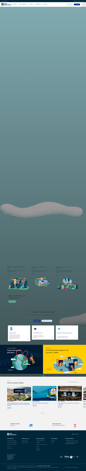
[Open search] (84, 4)
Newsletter (75, 1)
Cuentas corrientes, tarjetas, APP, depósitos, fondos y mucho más (42, 370)
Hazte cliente (77, 4)
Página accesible (4, 1)
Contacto (79, 1)
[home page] (6, 4)
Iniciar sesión (69, 4)
